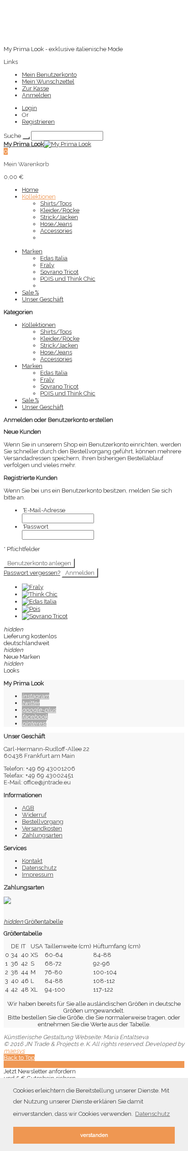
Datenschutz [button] (152, 1113)
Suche (12, 135)
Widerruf (34, 814)
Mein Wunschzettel (48, 81)
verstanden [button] (94, 1135)
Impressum (37, 874)
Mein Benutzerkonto (49, 74)
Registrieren (38, 121)
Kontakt (32, 860)
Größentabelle (33, 921)
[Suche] (26, 138)
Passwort (35, 526)
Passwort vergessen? (32, 572)
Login (29, 108)
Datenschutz (39, 867)
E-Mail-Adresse (43, 510)
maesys (14, 1050)
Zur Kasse (35, 88)
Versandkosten (42, 828)
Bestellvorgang (42, 821)
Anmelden (36, 95)
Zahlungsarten (42, 835)
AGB (28, 807)
